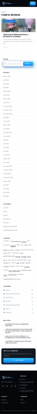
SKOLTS (22, 266)
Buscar (27, 64)
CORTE (5, 211)
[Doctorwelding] (7, 3)
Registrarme (19, 360)
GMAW (17, 257)
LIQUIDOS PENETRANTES (22, 260)
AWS (13, 246)
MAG (29, 260)
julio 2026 (6, 80)
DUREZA (17, 250)
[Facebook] (11, 386)
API (10, 240)
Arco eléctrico (16, 241)
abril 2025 (6, 87)
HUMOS (9, 260)
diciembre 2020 (7, 166)
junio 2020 (6, 188)
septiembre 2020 (8, 177)
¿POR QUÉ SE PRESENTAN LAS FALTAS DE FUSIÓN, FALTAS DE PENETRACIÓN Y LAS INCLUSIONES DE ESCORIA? (19, 331)
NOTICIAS (6, 222)
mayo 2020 (6, 192)
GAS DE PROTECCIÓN (8, 256)
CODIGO (30, 244)
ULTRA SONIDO (20, 274)
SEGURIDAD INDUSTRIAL (10, 230)
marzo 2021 (6, 155)
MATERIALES (7, 219)
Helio (29, 257)
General (5, 215)
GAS (22, 253)
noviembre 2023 (7, 106)
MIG (18, 263)
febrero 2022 (6, 125)
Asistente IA (4, 402)
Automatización (6, 244)
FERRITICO (9, 252)
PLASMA (6, 266)
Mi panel (22, 402)
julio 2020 (6, 185)
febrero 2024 (6, 99)
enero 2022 (6, 128)
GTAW (23, 257)
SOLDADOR (5, 270)
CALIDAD (6, 207)
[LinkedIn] (15, 386)
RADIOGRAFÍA (12, 266)
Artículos (3, 399)
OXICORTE (27, 263)
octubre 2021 (6, 136)
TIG (5, 275)
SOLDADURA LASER (26, 270)
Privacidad (33, 410)
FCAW (4, 253)
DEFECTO (6, 250)
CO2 (22, 245)
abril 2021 (6, 151)
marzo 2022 (6, 121)
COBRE (26, 245)
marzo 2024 (6, 95)
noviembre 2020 (7, 170)
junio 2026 (6, 84)
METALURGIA (13, 262)
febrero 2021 (6, 158)
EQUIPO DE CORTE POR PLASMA (26, 249)
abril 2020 (6, 196)
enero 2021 (6, 162)
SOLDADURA (14, 271)
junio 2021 (6, 143)
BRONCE (18, 244)
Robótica (18, 266)
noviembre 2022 (7, 113)
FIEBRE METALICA (16, 252)
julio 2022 (6, 117)
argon (24, 242)
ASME (28, 240)
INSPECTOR (14, 260)
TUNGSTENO (12, 275)
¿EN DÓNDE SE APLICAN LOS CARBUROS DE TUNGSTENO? (17, 324)
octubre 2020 (7, 173)
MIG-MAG (22, 263)
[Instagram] (7, 386)
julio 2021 (5, 140)
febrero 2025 (6, 91)
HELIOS (5, 260)
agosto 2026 (6, 76)
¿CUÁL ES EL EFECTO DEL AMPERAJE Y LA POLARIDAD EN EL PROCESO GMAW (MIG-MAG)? (18, 337)
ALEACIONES (6, 240)
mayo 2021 (6, 147)
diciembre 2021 (7, 132)
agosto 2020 (6, 181)
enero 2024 (6, 102)
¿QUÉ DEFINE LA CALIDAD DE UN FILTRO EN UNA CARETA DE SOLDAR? (18, 342)
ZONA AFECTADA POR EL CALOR (11, 279)
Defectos (12, 250)
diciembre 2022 (7, 110)
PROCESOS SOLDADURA (10, 226)
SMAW (27, 267)
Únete (32, 3)
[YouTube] (3, 386)
